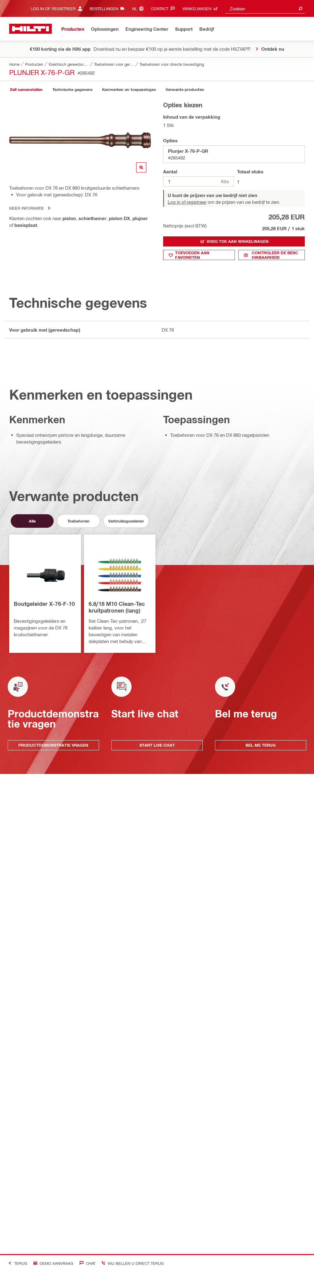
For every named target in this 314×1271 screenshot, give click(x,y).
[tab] (26, 89)
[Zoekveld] (300, 8)
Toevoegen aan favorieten (192, 255)
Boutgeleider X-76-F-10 (44, 603)
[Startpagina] (30, 29)
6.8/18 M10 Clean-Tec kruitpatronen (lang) (117, 607)
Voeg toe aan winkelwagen (238, 241)
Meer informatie (26, 208)
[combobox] (265, 8)
